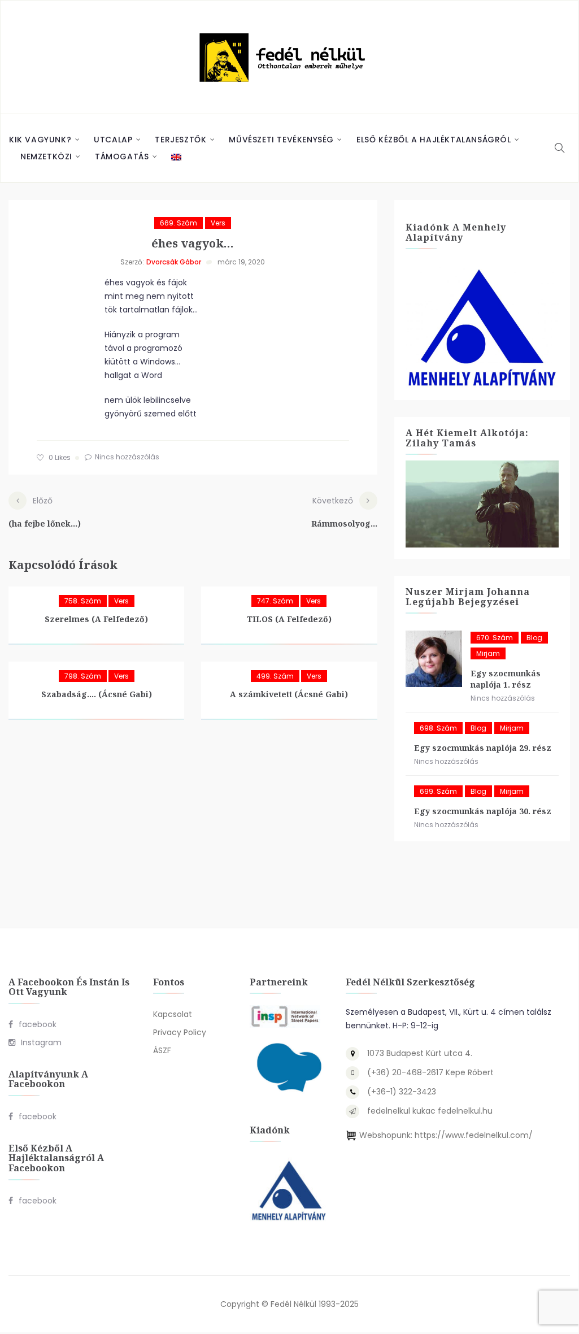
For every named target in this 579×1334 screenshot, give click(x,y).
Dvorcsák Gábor (173, 262)
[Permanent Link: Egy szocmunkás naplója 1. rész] (434, 659)
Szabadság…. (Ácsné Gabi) (96, 694)
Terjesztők (180, 139)
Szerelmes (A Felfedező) (96, 619)
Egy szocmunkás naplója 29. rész (482, 747)
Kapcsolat (172, 1014)
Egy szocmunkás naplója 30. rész (482, 811)
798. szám (82, 676)
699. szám (438, 791)
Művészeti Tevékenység (281, 139)
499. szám (275, 676)
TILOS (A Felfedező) (289, 619)
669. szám (178, 223)
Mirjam (488, 653)
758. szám (82, 601)
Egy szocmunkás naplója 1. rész (506, 679)
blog (534, 637)
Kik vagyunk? (40, 139)
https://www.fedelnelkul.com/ (474, 1135)
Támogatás (122, 156)
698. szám (438, 728)
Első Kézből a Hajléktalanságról (433, 139)
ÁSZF (162, 1050)
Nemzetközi (46, 156)
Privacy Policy (179, 1032)
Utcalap (113, 139)
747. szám (275, 601)
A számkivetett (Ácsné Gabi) (289, 694)
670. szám (494, 637)
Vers (218, 223)
